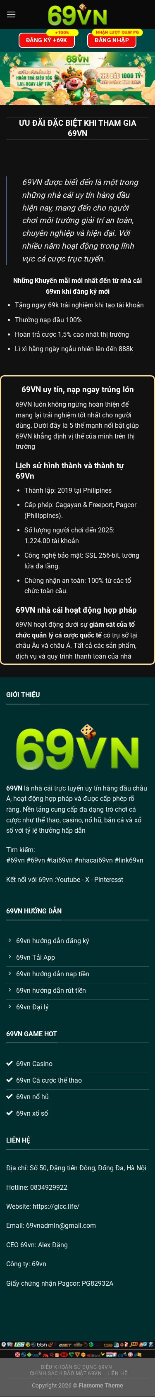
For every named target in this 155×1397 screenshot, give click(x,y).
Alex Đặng (53, 1245)
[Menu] (11, 14)
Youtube (68, 880)
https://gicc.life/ (56, 1206)
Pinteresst (109, 880)
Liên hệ (117, 1373)
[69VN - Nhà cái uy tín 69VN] (77, 14)
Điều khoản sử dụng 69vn (76, 1367)
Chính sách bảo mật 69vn (66, 1373)
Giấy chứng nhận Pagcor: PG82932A (59, 1283)
